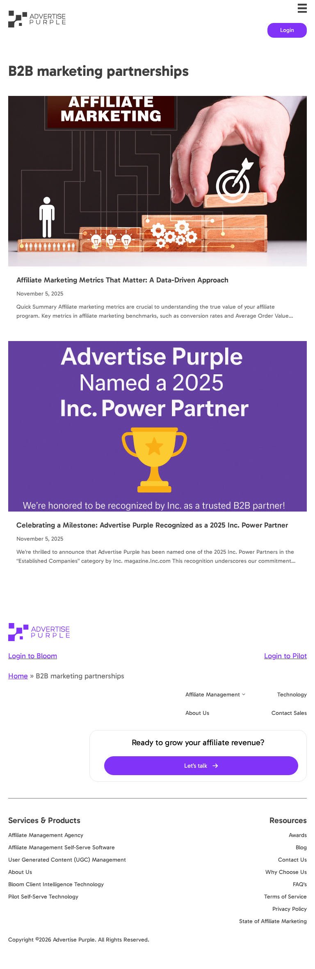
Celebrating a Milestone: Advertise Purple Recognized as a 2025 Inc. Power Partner (152, 525)
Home (18, 675)
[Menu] (302, 8)
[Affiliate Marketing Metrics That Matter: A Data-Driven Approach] (157, 180)
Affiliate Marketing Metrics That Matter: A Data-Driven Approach (122, 279)
